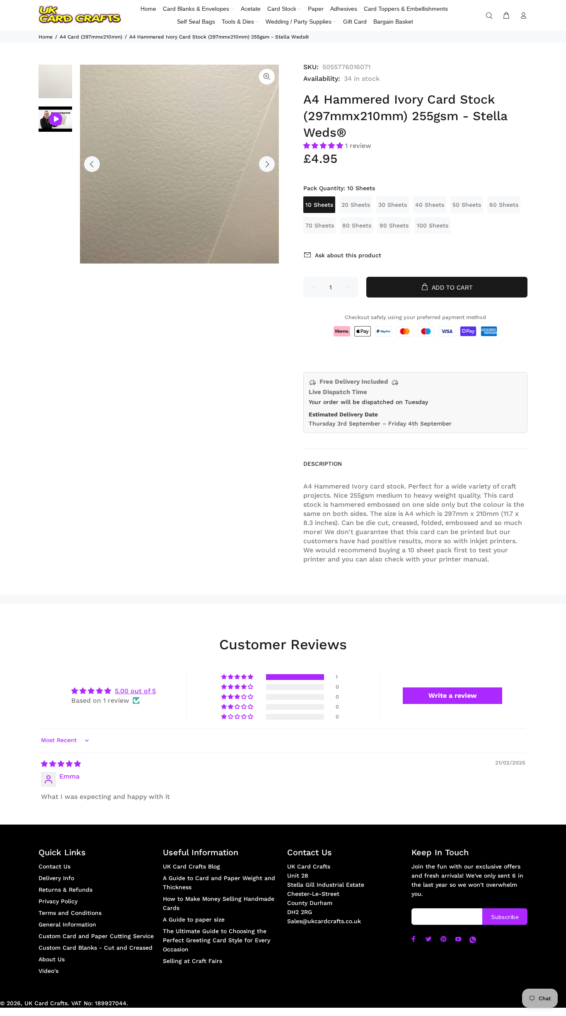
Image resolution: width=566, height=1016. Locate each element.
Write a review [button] (452, 695)
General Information (67, 924)
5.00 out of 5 (135, 691)
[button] (324, 146)
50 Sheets (466, 204)
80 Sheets (356, 225)
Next (267, 164)
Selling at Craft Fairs (192, 961)
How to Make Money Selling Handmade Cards (218, 903)
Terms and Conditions (70, 913)
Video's (48, 971)
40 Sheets (429, 204)
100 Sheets (432, 225)
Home (46, 37)
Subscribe (505, 917)
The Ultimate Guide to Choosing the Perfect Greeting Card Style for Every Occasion (216, 940)
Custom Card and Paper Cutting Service (96, 936)
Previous (92, 164)
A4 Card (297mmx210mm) (91, 37)
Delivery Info (56, 878)
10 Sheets (319, 204)
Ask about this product (348, 255)
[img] (61, 764)
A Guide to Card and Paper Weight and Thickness (219, 882)
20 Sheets (355, 204)
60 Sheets (503, 204)
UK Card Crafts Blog (191, 866)
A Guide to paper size (194, 919)
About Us (52, 959)
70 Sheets (319, 225)
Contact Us (54, 866)
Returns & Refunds (65, 889)
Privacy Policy (58, 901)
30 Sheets (392, 204)
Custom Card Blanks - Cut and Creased (95, 947)
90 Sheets (394, 225)
